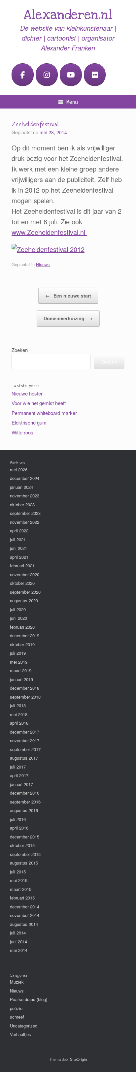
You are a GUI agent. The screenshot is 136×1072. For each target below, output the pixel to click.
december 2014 (24, 906)
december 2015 (24, 837)
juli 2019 (18, 653)
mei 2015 (18, 880)
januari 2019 (21, 679)
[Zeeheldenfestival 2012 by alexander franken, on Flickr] (48, 249)
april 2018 (19, 723)
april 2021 (19, 557)
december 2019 (24, 635)
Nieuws (43, 264)
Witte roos (22, 432)
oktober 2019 (22, 644)
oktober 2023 (22, 504)
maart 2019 (20, 670)
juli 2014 (18, 933)
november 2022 (24, 522)
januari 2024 (21, 487)
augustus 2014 (24, 924)
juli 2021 (18, 539)
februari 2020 (22, 627)
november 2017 (24, 740)
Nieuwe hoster (27, 393)
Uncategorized (23, 1026)
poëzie (16, 1008)
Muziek (17, 982)
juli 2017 (18, 767)
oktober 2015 (22, 845)
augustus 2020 (24, 600)
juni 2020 (18, 618)
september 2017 (25, 749)
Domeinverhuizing (68, 318)
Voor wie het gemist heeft (39, 402)
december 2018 (24, 688)
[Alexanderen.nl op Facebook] (23, 74)
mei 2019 (18, 662)
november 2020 (24, 574)
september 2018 (25, 697)
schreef (17, 1017)
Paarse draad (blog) (28, 999)
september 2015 (25, 854)
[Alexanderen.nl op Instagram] (47, 74)
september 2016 (25, 802)
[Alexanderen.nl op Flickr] (95, 74)
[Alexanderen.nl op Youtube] (71, 74)
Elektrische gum (29, 422)
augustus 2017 (24, 758)
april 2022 (19, 530)
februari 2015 (22, 898)
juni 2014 (18, 941)
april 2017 (19, 775)
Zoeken (20, 349)
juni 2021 (18, 548)
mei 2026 (18, 469)
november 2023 (24, 495)
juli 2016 (18, 819)
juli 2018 (18, 705)
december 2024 (24, 478)
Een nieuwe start (68, 295)
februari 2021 (22, 565)
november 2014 (24, 915)
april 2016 (19, 828)
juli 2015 (18, 871)
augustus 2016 (24, 810)
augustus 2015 (24, 863)
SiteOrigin (78, 1059)
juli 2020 (18, 609)
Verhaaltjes (20, 1034)
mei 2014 (18, 950)
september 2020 (25, 592)
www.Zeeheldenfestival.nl (49, 232)
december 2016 (24, 793)
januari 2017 (21, 784)
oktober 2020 (22, 583)
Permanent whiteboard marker (44, 412)
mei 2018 (18, 714)
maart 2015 (20, 889)
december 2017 (24, 732)
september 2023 (25, 513)
